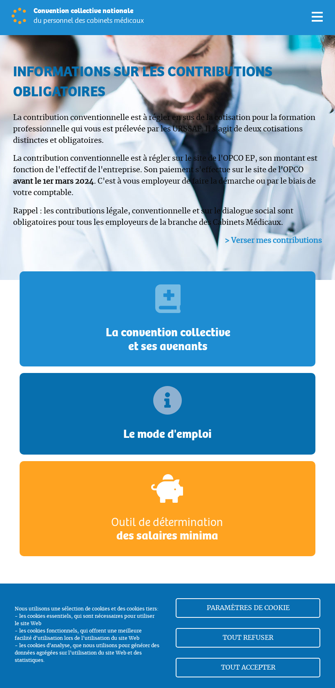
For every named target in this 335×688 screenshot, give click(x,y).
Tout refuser (248, 638)
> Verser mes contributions (273, 240)
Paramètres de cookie (248, 608)
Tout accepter (248, 667)
